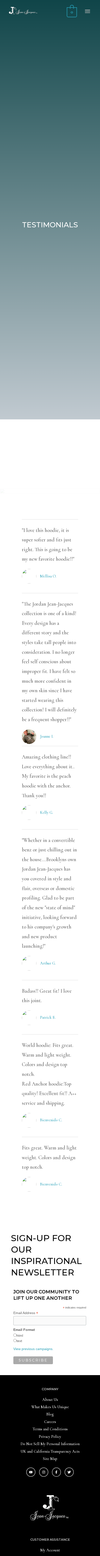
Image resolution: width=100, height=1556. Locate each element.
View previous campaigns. (33, 1349)
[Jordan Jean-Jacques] (22, 11)
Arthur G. (48, 963)
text (19, 1341)
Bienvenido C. (51, 1120)
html (20, 1335)
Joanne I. (46, 736)
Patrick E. (48, 1017)
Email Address (25, 1313)
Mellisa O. (48, 576)
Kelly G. (46, 812)
